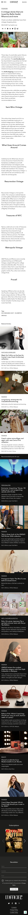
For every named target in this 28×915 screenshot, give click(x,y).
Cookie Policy (14, 912)
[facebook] (5, 28)
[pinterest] (7, 28)
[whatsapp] (15, 28)
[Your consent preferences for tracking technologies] (25, 912)
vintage (4, 315)
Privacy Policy (14, 910)
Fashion (4, 8)
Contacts (13, 907)
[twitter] (12, 28)
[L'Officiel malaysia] (14, 2)
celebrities (18, 313)
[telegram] (17, 28)
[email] (2, 28)
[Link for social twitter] (9, 903)
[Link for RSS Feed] (19, 903)
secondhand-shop (7, 313)
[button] (25, 841)
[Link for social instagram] (15, 903)
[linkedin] (10, 28)
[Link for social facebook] (12, 903)
